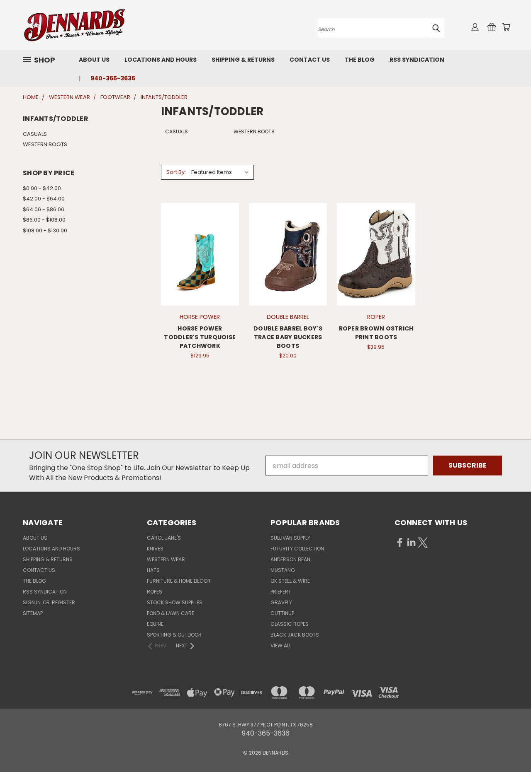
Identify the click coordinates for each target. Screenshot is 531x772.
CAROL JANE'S (164, 537)
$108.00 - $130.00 (45, 230)
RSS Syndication (417, 59)
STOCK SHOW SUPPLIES (174, 602)
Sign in (32, 602)
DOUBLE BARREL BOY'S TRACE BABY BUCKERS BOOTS (287, 337)
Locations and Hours (160, 59)
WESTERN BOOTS (45, 144)
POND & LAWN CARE (170, 613)
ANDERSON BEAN (290, 559)
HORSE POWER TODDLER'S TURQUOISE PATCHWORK (200, 337)
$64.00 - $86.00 (43, 209)
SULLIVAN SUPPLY (290, 537)
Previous (507, 746)
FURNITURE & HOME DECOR (179, 580)
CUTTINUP (282, 613)
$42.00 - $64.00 (44, 199)
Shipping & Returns (243, 59)
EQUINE (155, 623)
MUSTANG (282, 570)
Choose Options (199, 270)
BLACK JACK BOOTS (294, 634)
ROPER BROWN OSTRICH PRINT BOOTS (376, 332)
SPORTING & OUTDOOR (174, 634)
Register (63, 602)
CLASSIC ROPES (289, 623)
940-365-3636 (112, 78)
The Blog (360, 59)
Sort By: (176, 172)
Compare (197, 253)
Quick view (200, 235)
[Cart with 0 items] (506, 27)
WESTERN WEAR (166, 559)
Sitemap (33, 613)
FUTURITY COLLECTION (297, 548)
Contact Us (310, 59)
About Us (94, 59)
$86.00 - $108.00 (44, 220)
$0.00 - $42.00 (42, 188)
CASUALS (35, 134)
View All (280, 645)
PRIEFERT (280, 591)
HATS (153, 570)
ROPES (154, 591)
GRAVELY (281, 602)
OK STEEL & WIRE (290, 580)
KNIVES (155, 548)
